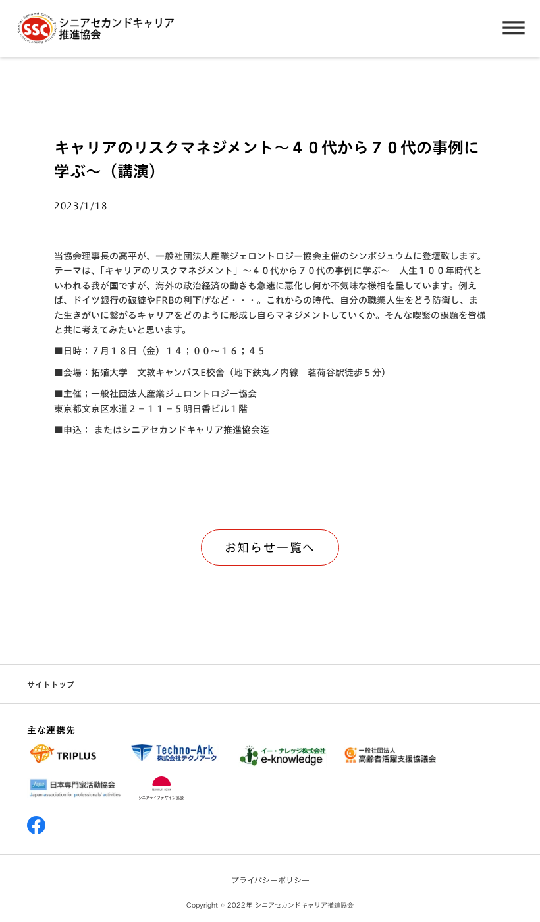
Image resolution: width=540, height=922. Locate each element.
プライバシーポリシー (270, 880)
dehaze (513, 28)
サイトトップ (50, 684)
